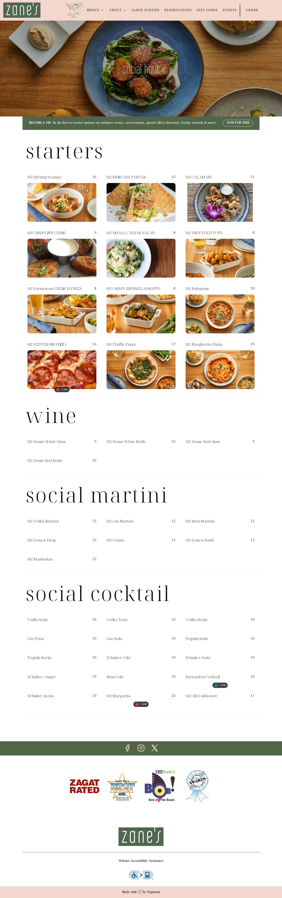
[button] (95, 10)
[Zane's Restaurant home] (21, 10)
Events (230, 10)
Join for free (237, 123)
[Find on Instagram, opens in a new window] (141, 749)
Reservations (177, 10)
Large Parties (145, 10)
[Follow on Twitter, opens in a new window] (154, 749)
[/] (84, 786)
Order (252, 10)
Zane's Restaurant (141, 836)
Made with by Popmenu (81, 892)
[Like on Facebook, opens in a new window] (127, 749)
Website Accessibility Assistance (141, 861)
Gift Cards (207, 10)
